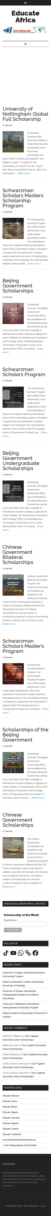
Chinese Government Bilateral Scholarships (18, 554)
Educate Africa (25, 16)
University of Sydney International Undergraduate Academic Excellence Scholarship (21, 995)
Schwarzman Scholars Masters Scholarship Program (23, 197)
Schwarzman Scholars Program (24, 371)
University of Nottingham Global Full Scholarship (25, 114)
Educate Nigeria (10, 1112)
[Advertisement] (25, 73)
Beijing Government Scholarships (18, 286)
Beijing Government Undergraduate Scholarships (21, 460)
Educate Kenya (10, 1106)
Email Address (10, 920)
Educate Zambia (10, 1128)
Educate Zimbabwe (12, 1134)
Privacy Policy (9, 1164)
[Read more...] (24, 173)
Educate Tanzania (11, 1117)
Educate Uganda (10, 1123)
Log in (43, 1206)
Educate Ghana (10, 1101)
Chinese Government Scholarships (18, 820)
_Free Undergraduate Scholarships (20, 1145)
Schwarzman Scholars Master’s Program (23, 646)
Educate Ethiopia (11, 1095)
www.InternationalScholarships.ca (19, 1139)
